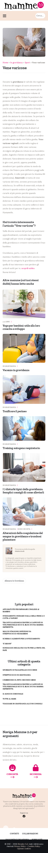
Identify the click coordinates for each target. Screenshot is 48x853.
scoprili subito (28, 268)
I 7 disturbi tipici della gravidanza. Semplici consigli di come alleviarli (23, 490)
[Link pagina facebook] (24, 816)
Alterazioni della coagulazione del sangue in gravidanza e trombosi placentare (23, 536)
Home (5, 62)
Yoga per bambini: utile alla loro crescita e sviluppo (21, 327)
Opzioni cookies (24, 848)
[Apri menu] (5, 15)
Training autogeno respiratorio (21, 448)
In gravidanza (16, 62)
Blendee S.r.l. (23, 844)
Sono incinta (24, 529)
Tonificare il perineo (15, 411)
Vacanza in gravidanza (16, 370)
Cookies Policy (34, 846)
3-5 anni (6, 322)
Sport (27, 62)
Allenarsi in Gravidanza (14, 581)
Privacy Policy (20, 846)
